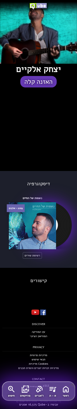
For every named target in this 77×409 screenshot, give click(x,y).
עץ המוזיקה (38, 332)
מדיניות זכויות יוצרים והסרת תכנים (38, 368)
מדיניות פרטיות (38, 355)
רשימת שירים (32, 255)
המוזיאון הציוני (38, 336)
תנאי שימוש (38, 359)
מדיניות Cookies (38, 364)
